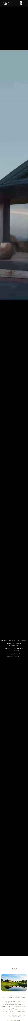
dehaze (24, 3)
